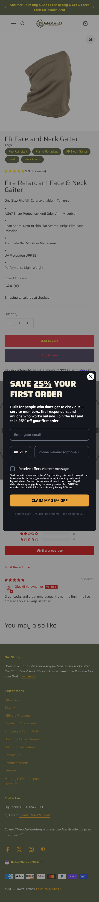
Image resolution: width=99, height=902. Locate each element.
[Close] (90, 376)
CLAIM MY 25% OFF (50, 500)
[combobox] (20, 452)
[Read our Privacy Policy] (86, 476)
